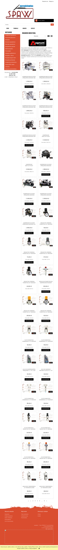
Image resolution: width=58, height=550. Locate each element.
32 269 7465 (12, 74)
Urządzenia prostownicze (10, 62)
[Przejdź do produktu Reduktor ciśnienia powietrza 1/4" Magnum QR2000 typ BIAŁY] (46, 302)
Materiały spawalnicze (10, 44)
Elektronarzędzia (9, 48)
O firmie (39, 514)
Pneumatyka (8, 51)
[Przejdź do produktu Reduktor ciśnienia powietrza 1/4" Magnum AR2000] (46, 214)
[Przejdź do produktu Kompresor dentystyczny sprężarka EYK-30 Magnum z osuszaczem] (46, 127)
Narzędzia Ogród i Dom (10, 57)
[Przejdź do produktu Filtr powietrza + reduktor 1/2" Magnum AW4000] (46, 419)
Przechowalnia (24, 517)
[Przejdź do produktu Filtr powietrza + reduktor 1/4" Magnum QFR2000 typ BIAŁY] (29, 448)
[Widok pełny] (51, 36)
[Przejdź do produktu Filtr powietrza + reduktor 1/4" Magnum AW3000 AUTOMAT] (29, 419)
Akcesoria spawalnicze (10, 42)
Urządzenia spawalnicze (10, 35)
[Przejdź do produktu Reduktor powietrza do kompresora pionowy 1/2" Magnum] (46, 273)
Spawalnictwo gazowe (10, 46)
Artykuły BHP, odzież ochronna (9, 65)
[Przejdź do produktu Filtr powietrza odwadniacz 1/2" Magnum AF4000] (46, 331)
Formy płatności (8, 519)
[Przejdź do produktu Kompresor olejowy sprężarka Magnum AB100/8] (46, 156)
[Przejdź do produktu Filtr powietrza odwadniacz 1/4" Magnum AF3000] (29, 331)
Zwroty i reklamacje (8, 517)
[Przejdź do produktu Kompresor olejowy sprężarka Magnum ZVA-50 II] (29, 214)
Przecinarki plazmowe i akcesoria (10, 38)
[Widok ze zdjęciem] (49, 36)
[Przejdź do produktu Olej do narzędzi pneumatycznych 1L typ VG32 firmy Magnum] (46, 361)
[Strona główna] (19, 11)
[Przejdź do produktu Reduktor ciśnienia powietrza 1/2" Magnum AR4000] (46, 244)
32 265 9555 (15, 72)
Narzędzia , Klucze (9, 55)
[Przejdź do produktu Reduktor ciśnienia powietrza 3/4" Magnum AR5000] (29, 273)
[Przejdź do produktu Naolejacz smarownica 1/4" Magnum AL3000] (29, 478)
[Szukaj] (52, 25)
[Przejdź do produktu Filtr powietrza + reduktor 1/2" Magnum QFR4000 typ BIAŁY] (46, 448)
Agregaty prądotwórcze (10, 53)
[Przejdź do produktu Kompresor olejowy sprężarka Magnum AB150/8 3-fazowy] (46, 185)
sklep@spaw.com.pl (12, 76)
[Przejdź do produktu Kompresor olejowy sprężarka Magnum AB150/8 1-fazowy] (29, 185)
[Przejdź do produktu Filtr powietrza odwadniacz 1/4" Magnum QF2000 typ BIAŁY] (46, 390)
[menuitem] (7, 28)
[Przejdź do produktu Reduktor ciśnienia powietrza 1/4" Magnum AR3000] (29, 244)
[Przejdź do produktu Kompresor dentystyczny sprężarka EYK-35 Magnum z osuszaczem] (29, 156)
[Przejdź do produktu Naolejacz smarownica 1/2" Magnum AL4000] (46, 478)
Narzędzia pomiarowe (10, 60)
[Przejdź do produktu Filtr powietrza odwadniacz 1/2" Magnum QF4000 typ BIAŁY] (29, 390)
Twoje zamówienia (24, 514)
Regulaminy (7, 514)
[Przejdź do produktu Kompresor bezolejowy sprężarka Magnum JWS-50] (29, 127)
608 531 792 (12, 75)
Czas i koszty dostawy (9, 521)
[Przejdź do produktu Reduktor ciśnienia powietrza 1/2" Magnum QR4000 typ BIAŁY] (29, 302)
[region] (12, 77)
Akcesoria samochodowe (10, 68)
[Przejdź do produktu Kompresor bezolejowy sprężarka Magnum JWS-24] (46, 97)
